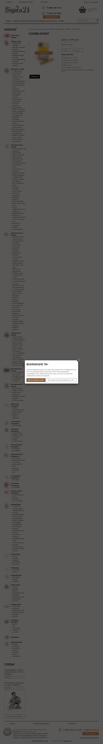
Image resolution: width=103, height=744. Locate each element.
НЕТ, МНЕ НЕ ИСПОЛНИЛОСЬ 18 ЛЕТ (61, 380)
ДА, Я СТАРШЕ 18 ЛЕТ (36, 380)
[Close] (78, 360)
